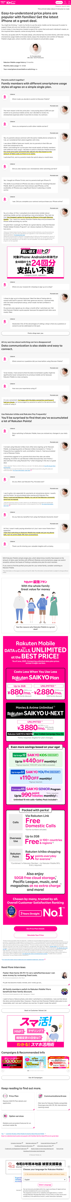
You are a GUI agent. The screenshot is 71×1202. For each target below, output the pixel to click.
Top (2, 1133)
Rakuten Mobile (3, 2)
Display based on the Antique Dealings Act (42, 1148)
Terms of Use (59, 1148)
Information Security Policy (44, 1145)
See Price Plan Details (35, 928)
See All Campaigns (35, 1077)
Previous (2, 1070)
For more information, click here (21, 470)
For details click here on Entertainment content (35, 953)
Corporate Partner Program (48, 1143)
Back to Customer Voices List (35, 1010)
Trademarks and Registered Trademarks (16, 1148)
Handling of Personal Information (24, 1145)
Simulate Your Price (35, 935)
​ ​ (52, 1101)
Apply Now (59, 2)
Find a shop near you (35, 333)
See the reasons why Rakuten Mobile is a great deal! (35, 628)
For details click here (19, 234)
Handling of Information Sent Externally (34, 1151)
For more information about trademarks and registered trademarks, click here (23, 959)
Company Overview (16, 1143)
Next (68, 1070)
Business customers (31, 1143)
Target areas (53, 946)
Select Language (45, 1184)
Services (18, 1190)
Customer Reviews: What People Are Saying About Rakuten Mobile (25, 1133)
